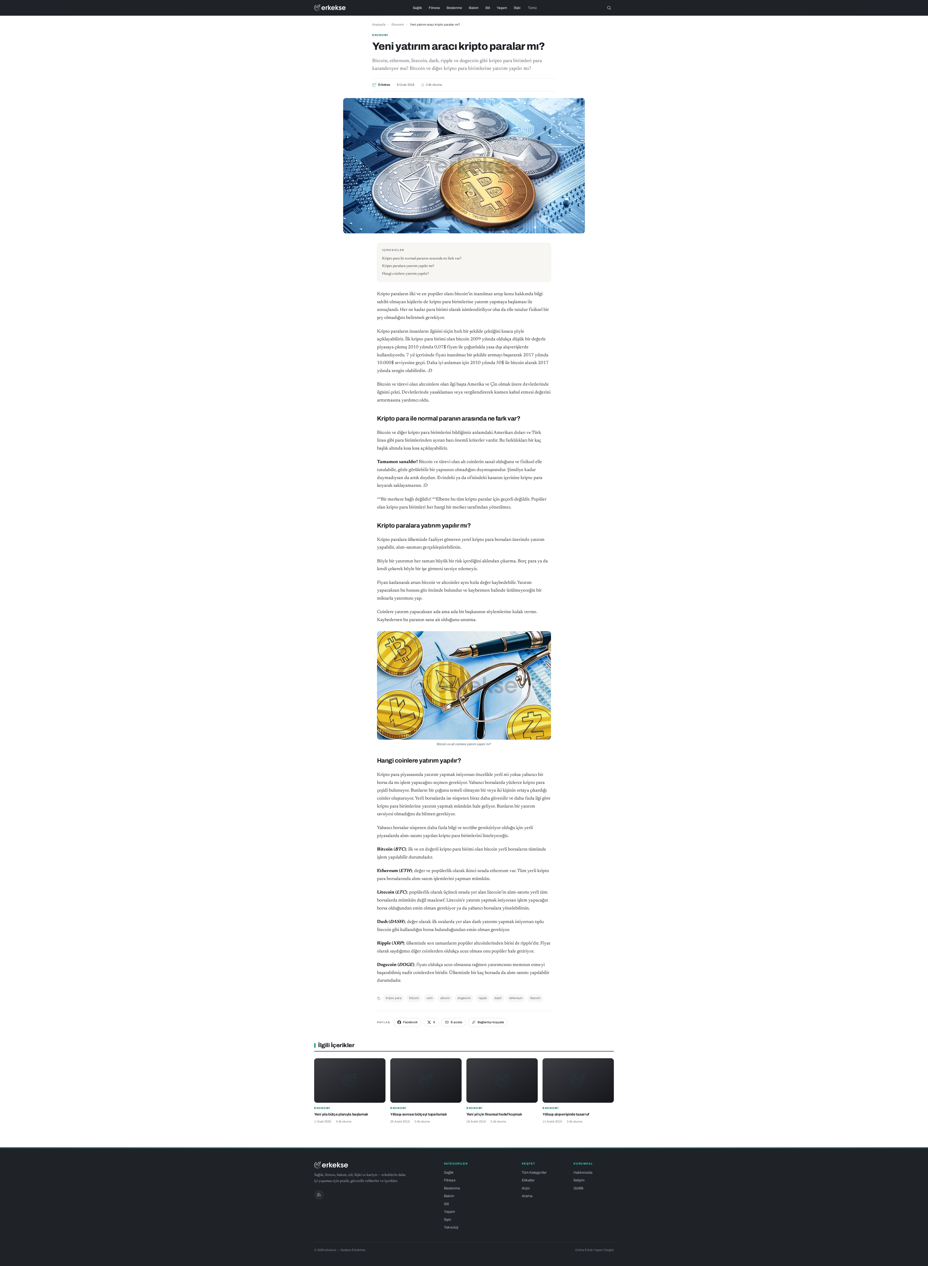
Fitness (434, 8)
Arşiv (526, 1188)
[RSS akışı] (319, 1195)
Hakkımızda (582, 1172)
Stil (487, 8)
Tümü (532, 8)
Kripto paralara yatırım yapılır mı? (408, 266)
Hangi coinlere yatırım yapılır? (405, 274)
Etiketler (528, 1180)
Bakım (473, 8)
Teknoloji (451, 1227)
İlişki (517, 8)
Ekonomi (398, 24)
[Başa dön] (918, 1259)
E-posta (456, 1022)
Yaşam (502, 8)
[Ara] (609, 8)
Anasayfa (378, 24)
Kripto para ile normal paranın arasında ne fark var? (422, 258)
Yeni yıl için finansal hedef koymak (494, 1114)
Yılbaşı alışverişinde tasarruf (566, 1114)
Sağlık (417, 8)
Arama (527, 1196)
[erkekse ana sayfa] (330, 8)
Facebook (410, 1022)
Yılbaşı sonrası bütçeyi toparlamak (418, 1114)
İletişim (579, 1180)
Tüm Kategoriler (534, 1172)
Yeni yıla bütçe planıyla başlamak (341, 1114)
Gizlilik (578, 1188)
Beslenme (454, 8)
